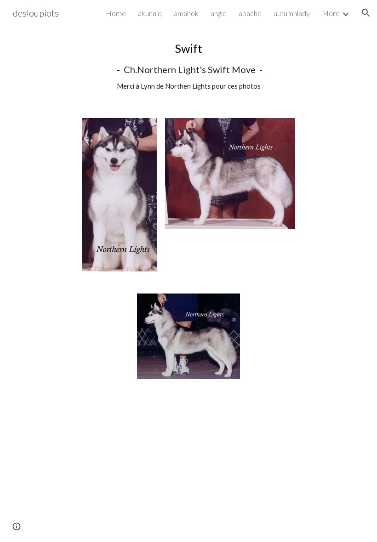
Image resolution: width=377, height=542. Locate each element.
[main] (188, 66)
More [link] (331, 13)
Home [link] (116, 13)
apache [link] (250, 13)
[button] (366, 13)
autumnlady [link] (292, 13)
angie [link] (219, 13)
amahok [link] (186, 13)
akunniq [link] (150, 13)
